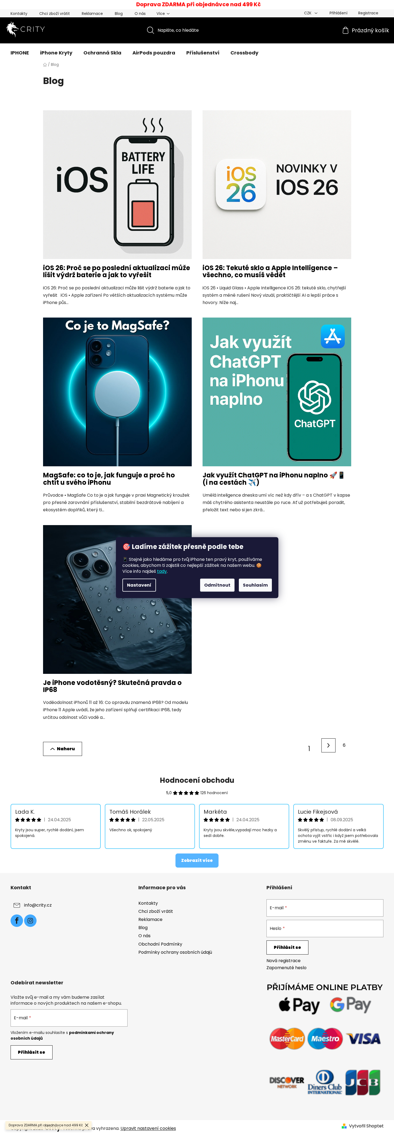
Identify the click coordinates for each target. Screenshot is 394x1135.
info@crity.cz (38, 905)
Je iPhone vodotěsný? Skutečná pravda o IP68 (112, 686)
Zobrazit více (197, 860)
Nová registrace (283, 961)
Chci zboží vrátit (54, 13)
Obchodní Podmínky (160, 944)
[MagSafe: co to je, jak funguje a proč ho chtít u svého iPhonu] (117, 395)
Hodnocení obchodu (197, 780)
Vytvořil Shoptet (366, 1126)
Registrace (368, 13)
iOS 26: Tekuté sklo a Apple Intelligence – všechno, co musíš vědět (270, 271)
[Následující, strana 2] (328, 745)
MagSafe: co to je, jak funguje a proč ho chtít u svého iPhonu (109, 479)
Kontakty (19, 13)
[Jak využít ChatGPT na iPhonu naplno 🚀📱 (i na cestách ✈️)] (277, 395)
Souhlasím (255, 585)
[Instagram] (30, 920)
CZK (308, 13)
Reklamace (92, 13)
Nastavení (139, 585)
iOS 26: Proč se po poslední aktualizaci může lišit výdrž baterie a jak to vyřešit (116, 271)
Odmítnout (217, 585)
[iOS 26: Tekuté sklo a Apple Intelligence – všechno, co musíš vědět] (277, 187)
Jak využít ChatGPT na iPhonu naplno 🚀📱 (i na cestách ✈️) (274, 479)
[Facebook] (17, 920)
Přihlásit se (287, 947)
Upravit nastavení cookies (148, 1128)
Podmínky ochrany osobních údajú (175, 952)
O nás (140, 13)
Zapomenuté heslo (286, 968)
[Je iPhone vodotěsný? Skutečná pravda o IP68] (117, 602)
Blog (119, 13)
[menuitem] (19, 53)
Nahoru (66, 749)
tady (162, 571)
